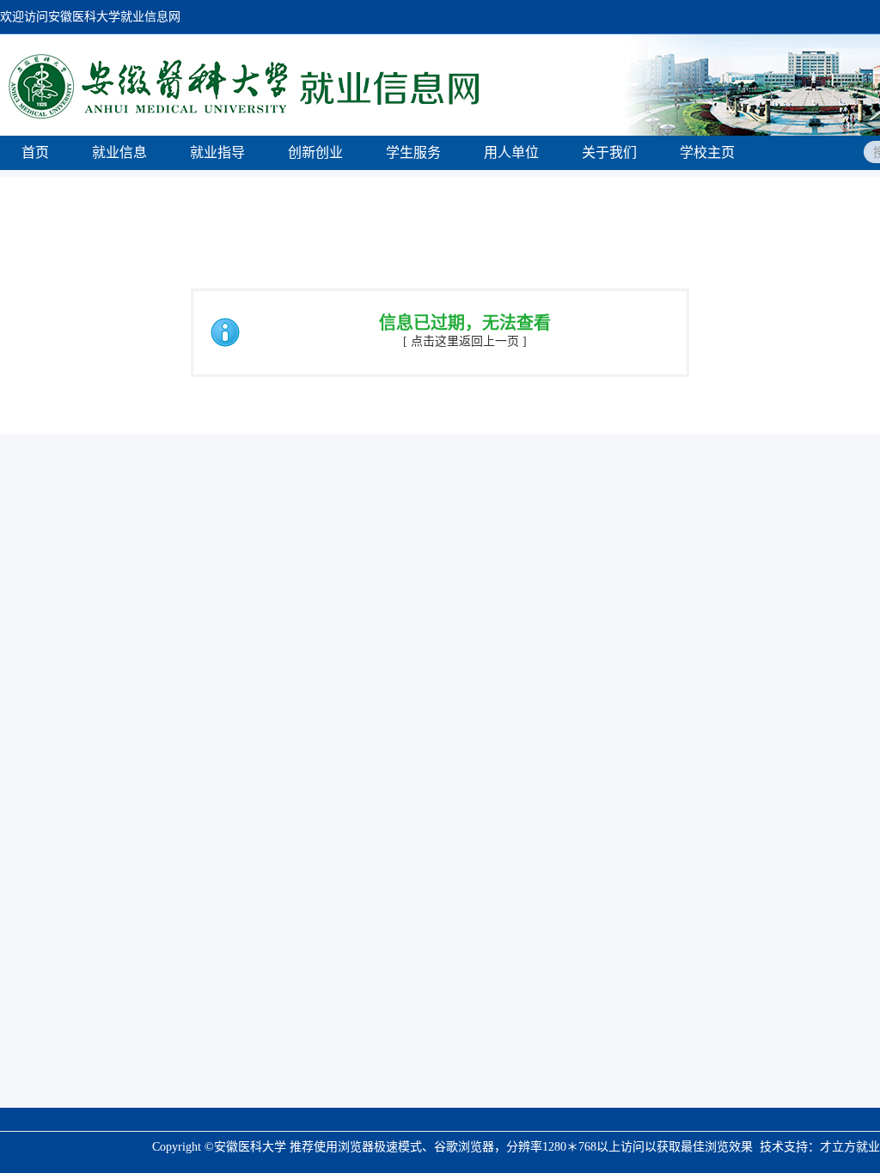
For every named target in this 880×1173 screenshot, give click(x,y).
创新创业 (315, 152)
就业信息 (119, 152)
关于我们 (609, 152)
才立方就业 (850, 1146)
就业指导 (217, 152)
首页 (35, 152)
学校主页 (707, 152)
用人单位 (511, 152)
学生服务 (413, 152)
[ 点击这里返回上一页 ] (465, 341)
